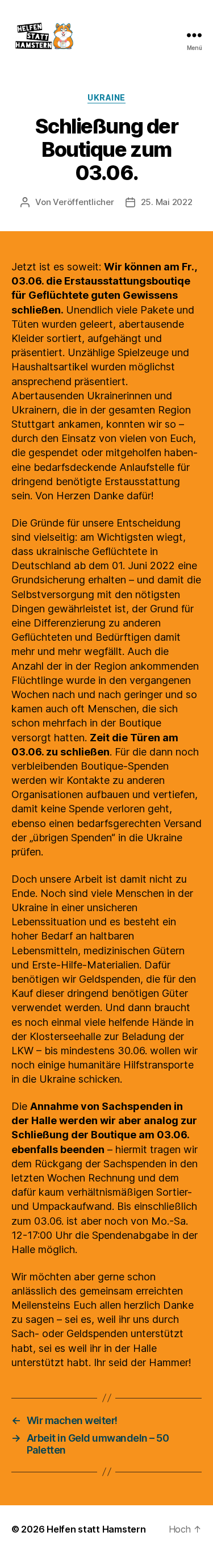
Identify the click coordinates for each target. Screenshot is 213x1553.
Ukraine (106, 97)
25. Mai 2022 (167, 202)
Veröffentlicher (83, 202)
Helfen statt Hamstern (96, 1529)
